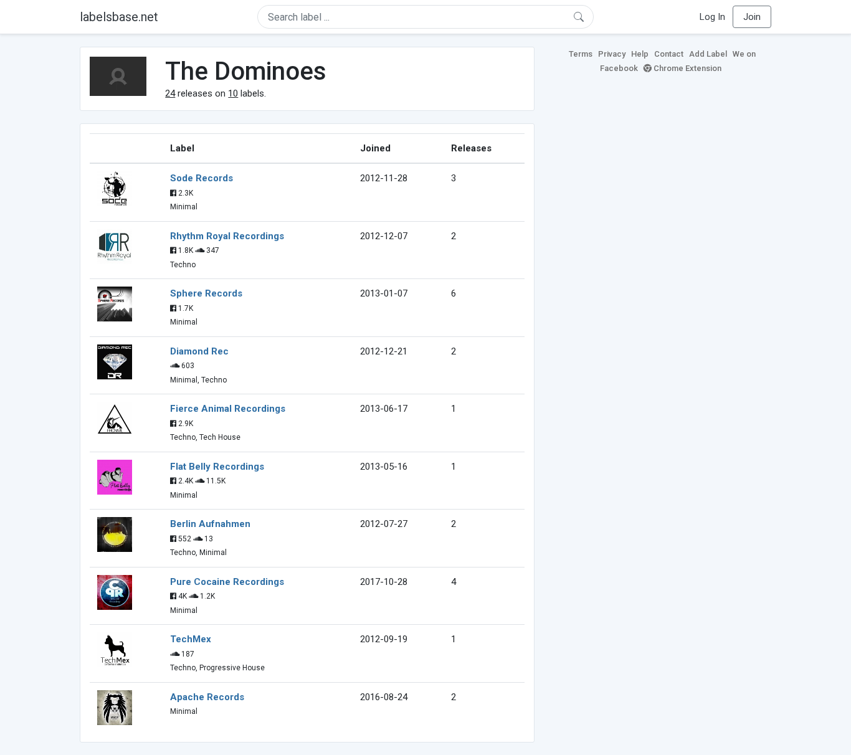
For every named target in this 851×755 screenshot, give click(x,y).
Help (640, 54)
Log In (712, 16)
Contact (668, 54)
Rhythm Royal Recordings (227, 236)
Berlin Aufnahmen (210, 523)
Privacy (611, 54)
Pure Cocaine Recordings (227, 581)
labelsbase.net (119, 16)
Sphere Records (206, 293)
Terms (580, 54)
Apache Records (207, 697)
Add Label (708, 54)
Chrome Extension (686, 68)
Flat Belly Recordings (217, 466)
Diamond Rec (199, 351)
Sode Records (201, 178)
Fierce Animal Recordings (227, 408)
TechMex (190, 639)
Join (752, 16)
